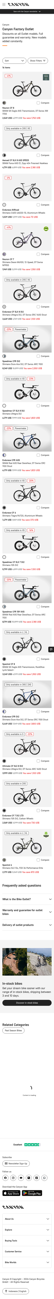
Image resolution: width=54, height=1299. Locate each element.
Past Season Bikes (13, 1030)
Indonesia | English (17, 1291)
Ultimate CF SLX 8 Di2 (12, 766)
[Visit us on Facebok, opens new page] (5, 1178)
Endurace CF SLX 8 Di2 (13, 311)
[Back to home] (18, 4)
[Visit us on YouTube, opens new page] (21, 1178)
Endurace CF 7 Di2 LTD (13, 815)
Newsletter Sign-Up (17, 1163)
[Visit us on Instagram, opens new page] (13, 1178)
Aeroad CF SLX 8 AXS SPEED (15, 160)
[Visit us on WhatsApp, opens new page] (44, 1178)
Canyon (5, 24)
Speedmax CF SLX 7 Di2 (13, 562)
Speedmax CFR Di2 (11, 361)
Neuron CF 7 (8, 259)
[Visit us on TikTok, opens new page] (37, 1178)
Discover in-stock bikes (27, 1002)
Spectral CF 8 (8, 664)
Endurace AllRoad (10, 209)
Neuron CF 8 (8, 107)
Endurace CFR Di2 (10, 716)
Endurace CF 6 (9, 512)
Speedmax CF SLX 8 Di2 (13, 410)
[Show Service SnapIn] (51, 649)
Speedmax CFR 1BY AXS (13, 611)
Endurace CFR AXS (11, 460)
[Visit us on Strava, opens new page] (29, 1178)
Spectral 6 (7, 865)
